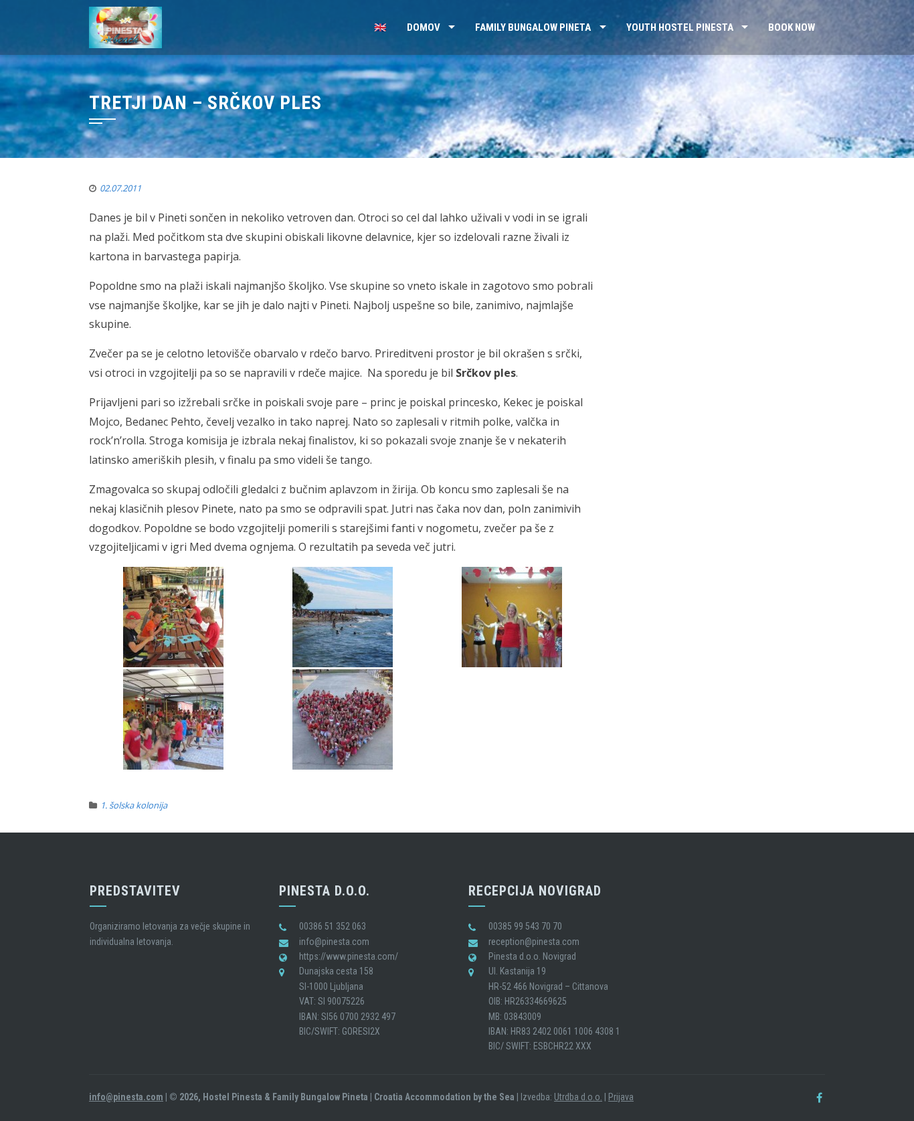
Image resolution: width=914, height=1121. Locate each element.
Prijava (621, 1097)
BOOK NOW (791, 27)
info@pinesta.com (126, 1097)
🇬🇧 (380, 27)
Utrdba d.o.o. (578, 1097)
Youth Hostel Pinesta (679, 27)
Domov (423, 27)
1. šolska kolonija (133, 805)
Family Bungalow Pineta (533, 27)
